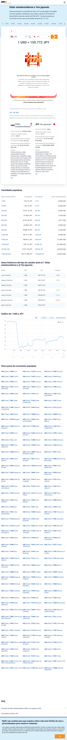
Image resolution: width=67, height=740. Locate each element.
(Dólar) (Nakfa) (53, 500)
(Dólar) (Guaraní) (32, 603)
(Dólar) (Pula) (31, 472)
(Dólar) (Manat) (53, 445)
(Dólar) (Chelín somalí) (9, 624)
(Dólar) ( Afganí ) (53, 433)
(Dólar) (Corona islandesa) (9, 387)
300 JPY (37, 220)
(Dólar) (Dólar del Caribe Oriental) (32, 662)
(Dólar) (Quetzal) (10, 519)
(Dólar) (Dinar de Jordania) (32, 531)
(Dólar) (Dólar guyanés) (31, 519)
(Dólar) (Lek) (9, 440)
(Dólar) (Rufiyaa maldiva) (32, 578)
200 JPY (37, 215)
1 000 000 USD (6, 254)
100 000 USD (5, 249)
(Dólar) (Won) (31, 414)
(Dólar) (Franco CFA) (54, 661)
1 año (51, 317)
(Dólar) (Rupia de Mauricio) (10, 578)
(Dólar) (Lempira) (53, 519)
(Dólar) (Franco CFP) (11, 668)
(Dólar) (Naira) (53, 584)
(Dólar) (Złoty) (52, 376)
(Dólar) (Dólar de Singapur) (10, 427)
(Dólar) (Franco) (53, 381)
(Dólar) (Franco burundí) (31, 459)
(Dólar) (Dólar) (31, 623)
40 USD (33, 23)
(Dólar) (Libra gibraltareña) (9, 513)
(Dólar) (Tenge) (53, 544)
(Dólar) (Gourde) (10, 526)
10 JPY (37, 206)
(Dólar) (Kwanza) (53, 440)
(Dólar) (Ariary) (32, 565)
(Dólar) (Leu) (9, 381)
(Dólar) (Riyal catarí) (54, 603)
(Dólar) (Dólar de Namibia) (32, 585)
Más (12, 177)
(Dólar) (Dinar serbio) (11, 609)
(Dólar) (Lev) (9, 371)
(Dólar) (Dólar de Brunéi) (10, 466)
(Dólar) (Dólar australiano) (52, 394)
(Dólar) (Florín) (31, 445)
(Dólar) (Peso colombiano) (9, 487)
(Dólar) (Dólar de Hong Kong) (10, 408)
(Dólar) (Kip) (9, 551)
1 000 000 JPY (39, 254)
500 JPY (37, 230)
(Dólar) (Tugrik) (32, 572)
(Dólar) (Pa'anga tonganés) (32, 636)
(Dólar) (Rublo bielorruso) (52, 473)
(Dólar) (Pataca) (53, 572)
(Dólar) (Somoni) (32, 630)
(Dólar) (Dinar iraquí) (33, 526)
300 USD (4, 220)
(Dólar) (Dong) (9, 656)
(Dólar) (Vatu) (31, 656)
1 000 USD (4, 234)
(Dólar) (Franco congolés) (31, 480)
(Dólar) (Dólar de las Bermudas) (54, 459)
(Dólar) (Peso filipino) (52, 420)
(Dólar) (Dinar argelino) (9, 501)
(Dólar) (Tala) (52, 656)
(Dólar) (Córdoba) (10, 591)
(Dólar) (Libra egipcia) (31, 501)
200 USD (4, 215)
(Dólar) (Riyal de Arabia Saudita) (53, 610)
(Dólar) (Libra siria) (54, 623)
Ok (60, 736)
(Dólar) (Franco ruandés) (31, 610)
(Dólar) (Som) (9, 538)
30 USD (26, 23)
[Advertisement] (33, 686)
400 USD (4, 225)
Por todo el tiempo (60, 317)
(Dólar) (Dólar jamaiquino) (9, 531)
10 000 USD (5, 244)
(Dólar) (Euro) (9, 433)
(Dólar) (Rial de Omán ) (53, 591)
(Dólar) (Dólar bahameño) (52, 466)
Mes (36, 317)
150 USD (61, 23)
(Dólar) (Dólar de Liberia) (10, 559)
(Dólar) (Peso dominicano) (52, 494)
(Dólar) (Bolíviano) (32, 465)
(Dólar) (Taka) (52, 452)
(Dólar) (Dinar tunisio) (9, 636)
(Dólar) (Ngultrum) (11, 472)
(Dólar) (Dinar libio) (54, 558)
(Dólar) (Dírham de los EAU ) (32, 434)
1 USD (6, 23)
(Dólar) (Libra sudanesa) (31, 617)
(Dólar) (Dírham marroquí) (10, 566)
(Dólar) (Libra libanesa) (31, 552)
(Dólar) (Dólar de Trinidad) (53, 636)
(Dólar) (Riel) (31, 538)
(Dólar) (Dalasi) (32, 512)
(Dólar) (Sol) (30, 598)
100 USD (53, 23)
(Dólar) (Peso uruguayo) (31, 650)
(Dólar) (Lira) (31, 393)
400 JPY (37, 225)
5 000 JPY (38, 239)
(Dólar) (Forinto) (32, 376)
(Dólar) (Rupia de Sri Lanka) (54, 552)
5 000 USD (4, 239)
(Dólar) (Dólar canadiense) (31, 401)
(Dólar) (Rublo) (9, 393)
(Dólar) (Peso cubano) (52, 487)
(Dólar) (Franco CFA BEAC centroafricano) (11, 662)
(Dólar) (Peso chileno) (52, 480)
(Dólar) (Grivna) (53, 642)
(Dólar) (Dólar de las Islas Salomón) (11, 617)
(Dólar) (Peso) (53, 414)
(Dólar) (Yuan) (52, 400)
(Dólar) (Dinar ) (53, 565)
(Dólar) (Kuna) (52, 387)
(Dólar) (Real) (9, 400)
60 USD (46, 23)
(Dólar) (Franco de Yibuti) (32, 494)
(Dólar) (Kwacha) (54, 577)
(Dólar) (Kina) (52, 598)
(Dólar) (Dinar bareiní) (9, 459)
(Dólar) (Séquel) (53, 407)
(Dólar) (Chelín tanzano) (31, 643)
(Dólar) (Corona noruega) (32, 387)
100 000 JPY (39, 249)
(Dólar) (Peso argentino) (9, 446)
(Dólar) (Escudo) (10, 493)
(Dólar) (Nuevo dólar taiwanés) (11, 643)
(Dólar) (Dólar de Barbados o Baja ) (32, 453)
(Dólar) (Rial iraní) (53, 526)
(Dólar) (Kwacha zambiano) (53, 669)
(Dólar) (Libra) (9, 376)
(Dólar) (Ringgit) (10, 419)
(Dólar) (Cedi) (52, 507)
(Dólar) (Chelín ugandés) (9, 650)
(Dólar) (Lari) (30, 507)
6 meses (44, 317)
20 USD (19, 23)
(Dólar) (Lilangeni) (10, 630)
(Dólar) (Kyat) (9, 572)
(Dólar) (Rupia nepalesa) (31, 591)
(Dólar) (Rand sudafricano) (52, 427)
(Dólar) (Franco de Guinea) (54, 513)
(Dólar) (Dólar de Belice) (10, 480)
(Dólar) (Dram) (31, 440)
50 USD (40, 23)
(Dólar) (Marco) (10, 452)
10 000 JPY (38, 244)
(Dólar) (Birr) (9, 507)
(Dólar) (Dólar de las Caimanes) (33, 545)
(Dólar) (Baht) (31, 426)
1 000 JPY (38, 234)
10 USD (13, 23)
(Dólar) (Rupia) (31, 407)
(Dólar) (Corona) (32, 371)
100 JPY (37, 210)
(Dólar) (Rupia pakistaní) (9, 603)
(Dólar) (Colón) (31, 486)
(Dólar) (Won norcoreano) (52, 538)
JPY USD (46, 18)
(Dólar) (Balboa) (10, 598)
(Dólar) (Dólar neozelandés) (31, 420)
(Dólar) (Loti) (30, 558)
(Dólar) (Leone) (53, 616)
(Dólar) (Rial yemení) (33, 668)
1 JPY (37, 201)
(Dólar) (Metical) (10, 584)
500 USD (4, 230)
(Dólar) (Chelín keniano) (52, 531)
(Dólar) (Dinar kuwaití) (9, 545)
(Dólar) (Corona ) (32, 381)
